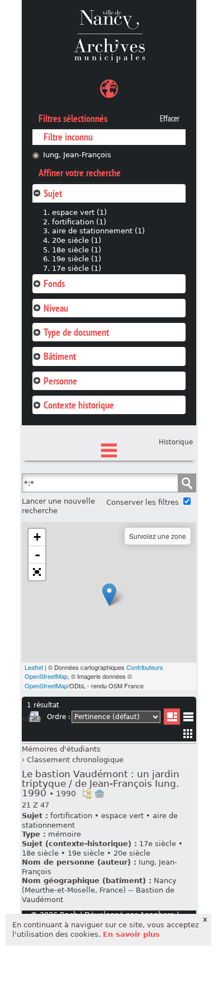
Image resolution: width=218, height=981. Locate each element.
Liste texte (188, 719)
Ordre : (58, 717)
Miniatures (188, 733)
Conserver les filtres (142, 502)
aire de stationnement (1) (98, 231)
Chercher (187, 483)
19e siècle (86, 853)
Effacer (169, 119)
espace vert (122, 815)
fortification (71, 815)
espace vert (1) (79, 212)
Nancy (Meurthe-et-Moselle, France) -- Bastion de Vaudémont (99, 889)
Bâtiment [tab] (60, 356)
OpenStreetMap (46, 685)
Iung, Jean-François (77, 155)
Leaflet (34, 667)
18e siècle (40, 853)
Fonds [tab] (54, 283)
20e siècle (131, 853)
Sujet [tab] (53, 193)
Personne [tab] (60, 380)
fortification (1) (79, 222)
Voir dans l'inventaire (87, 793)
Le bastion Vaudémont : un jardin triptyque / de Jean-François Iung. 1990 (100, 784)
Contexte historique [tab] (79, 404)
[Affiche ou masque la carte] (109, 90)
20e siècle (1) (76, 240)
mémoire (64, 834)
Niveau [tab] (56, 308)
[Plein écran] (37, 572)
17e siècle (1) (76, 268)
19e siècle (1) (76, 259)
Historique (176, 442)
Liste (172, 716)
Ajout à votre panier (99, 793)
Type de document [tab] (76, 332)
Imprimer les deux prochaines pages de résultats (34, 718)
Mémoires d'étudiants (61, 749)
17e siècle (157, 843)
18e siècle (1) (76, 250)
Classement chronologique (75, 759)
